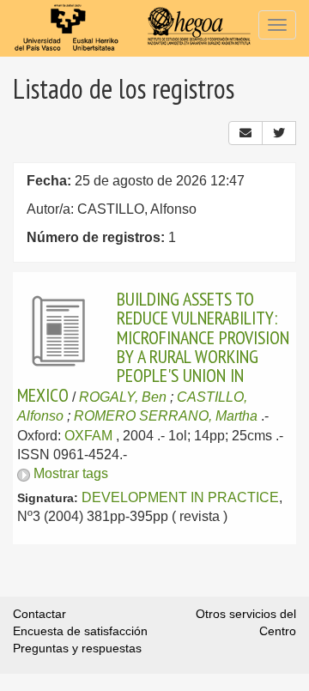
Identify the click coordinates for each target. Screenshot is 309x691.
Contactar (39, 614)
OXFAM (88, 435)
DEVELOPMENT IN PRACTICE (180, 497)
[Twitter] (279, 133)
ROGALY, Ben (123, 397)
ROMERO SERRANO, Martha (166, 416)
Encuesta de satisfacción (80, 631)
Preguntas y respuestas (77, 648)
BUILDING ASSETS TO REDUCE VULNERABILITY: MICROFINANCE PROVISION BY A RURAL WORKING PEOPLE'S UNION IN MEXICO (153, 347)
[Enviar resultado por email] (245, 133)
